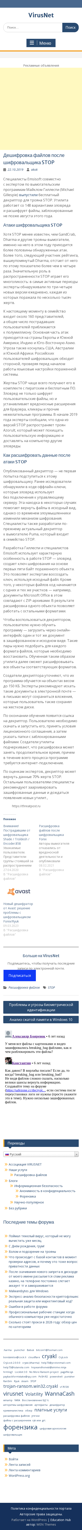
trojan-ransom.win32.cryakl (30, 1386)
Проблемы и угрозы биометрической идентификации (41, 1007)
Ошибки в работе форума (28, 1306)
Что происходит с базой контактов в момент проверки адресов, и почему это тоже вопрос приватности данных (43, 1261)
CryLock (63, 1357)
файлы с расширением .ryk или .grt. (24, 1420)
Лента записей (19, 1464)
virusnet (13, 1393)
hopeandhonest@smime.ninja (48, 1367)
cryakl (49, 1356)
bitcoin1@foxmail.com (49, 1350)
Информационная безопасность (38, 1186)
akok (34, 169)
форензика (20, 1427)
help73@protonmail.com (56, 1362)
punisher (70, 1376)
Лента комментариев (24, 1470)
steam (24, 1381)
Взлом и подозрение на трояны (32, 1251)
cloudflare (34, 1357)
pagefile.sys (67, 1372)
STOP (51, 987)
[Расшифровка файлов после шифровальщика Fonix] (57, 850)
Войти (13, 1459)
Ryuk (16, 1381)
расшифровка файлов (16, 1415)
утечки (35, 1415)
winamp (7, 1400)
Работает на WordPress (29, 1520)
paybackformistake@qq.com (20, 1376)
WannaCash (60, 1393)
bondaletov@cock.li (14, 1357)
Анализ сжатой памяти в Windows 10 (41, 1019)
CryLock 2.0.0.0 (11, 1362)
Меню (45, 43)
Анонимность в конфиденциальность (47, 1191)
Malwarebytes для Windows (29, 1291)
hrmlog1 (8, 1372)
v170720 (64, 1386)
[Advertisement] (41, 109)
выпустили (28, 194)
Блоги (13, 1181)
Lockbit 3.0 (21, 1372)
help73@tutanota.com (16, 1367)
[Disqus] (41, 1083)
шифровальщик (12, 1434)
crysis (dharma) (30, 1362)
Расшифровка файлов (24, 987)
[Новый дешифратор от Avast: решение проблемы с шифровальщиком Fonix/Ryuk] (19, 893)
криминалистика (13, 1410)
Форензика (28, 1196)
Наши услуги (18, 1170)
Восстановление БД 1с (35, 1400)
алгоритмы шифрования (18, 1404)
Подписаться (20, 975)
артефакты (41, 1404)
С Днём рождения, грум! (26, 1246)
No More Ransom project (44, 1372)
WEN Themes (46, 1524)
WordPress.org (19, 1475)
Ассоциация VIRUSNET (25, 1164)
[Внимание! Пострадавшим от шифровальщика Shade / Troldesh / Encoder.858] (21, 852)
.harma (7, 1350)
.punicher (19, 1350)
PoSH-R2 (43, 1376)
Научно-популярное (29, 1202)
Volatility (34, 1394)
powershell (56, 1376)
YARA (17, 1400)
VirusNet (41, 15)
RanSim (7, 1381)
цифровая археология (53, 1428)
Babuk (30, 1350)
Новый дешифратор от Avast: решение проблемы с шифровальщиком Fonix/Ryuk (18, 912)
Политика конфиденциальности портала (41, 1508)
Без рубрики (18, 1208)
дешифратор (57, 1404)
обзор (28, 1410)
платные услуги (50, 1410)
